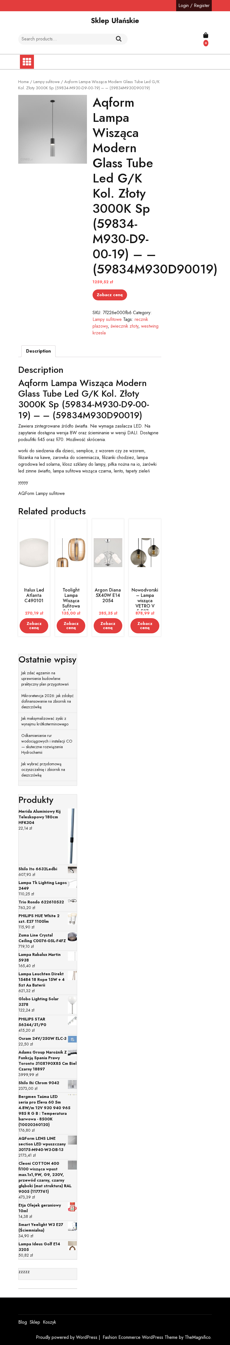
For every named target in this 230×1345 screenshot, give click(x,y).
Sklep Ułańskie (115, 20)
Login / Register (194, 5)
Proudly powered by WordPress (67, 1337)
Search (118, 39)
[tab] (38, 351)
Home (23, 82)
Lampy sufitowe (46, 82)
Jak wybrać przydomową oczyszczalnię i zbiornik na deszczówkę (43, 769)
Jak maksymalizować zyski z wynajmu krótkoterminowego (44, 721)
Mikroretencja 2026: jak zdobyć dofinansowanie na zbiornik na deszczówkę (47, 701)
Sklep (35, 1322)
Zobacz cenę (110, 295)
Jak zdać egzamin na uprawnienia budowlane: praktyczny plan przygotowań (45, 678)
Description (38, 351)
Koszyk (49, 1322)
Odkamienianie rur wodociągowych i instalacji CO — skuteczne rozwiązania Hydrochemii (46, 744)
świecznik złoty (124, 326)
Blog (22, 1322)
